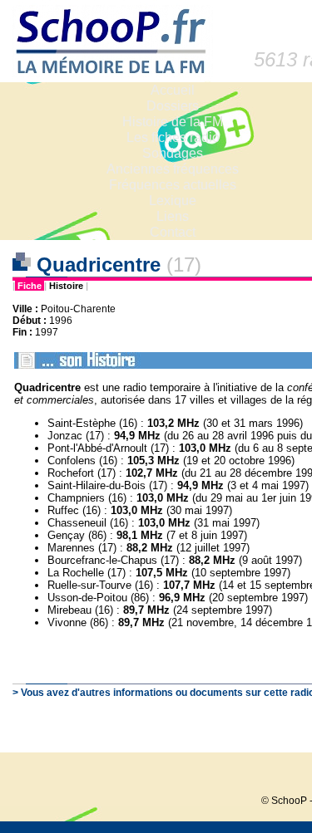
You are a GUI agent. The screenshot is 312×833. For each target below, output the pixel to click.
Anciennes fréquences (172, 169)
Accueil (173, 90)
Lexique (172, 201)
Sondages (172, 153)
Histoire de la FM (172, 122)
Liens (172, 216)
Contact (173, 232)
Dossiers (172, 106)
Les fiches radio (173, 137)
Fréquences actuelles (172, 185)
